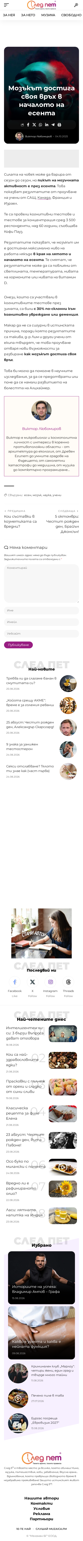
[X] (32, 987)
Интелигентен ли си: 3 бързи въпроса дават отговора (25, 1033)
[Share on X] (34, 124)
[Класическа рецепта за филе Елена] (63, 1113)
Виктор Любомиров (38, 136)
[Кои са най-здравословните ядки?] (63, 1060)
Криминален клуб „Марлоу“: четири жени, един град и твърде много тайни (53, 1370)
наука (47, 495)
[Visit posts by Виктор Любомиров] (19, 136)
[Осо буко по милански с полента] (63, 1167)
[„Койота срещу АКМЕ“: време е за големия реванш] (68, 705)
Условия (41, 1508)
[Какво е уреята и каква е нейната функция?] (41, 1332)
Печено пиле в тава (47, 1395)
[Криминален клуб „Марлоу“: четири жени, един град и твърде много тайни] (18, 1373)
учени (57, 495)
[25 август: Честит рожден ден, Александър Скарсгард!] (68, 727)
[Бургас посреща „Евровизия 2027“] (18, 1423)
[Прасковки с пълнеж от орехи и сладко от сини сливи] (63, 1087)
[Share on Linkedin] (47, 124)
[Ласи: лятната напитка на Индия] (63, 1215)
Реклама (41, 1514)
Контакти (42, 1503)
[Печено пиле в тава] (18, 1398)
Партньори (41, 1519)
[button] (7, 5)
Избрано (42, 1245)
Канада (44, 198)
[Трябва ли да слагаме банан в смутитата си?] (68, 683)
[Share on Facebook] (28, 124)
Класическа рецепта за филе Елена (22, 1113)
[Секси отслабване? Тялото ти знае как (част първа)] (68, 771)
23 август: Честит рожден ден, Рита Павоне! (25, 1139)
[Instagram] (50, 987)
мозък (37, 495)
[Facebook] (14, 987)
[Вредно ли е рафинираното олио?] (63, 1189)
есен (27, 495)
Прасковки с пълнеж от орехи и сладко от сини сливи (25, 1086)
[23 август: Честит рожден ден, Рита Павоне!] (63, 1140)
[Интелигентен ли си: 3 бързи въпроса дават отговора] (63, 1033)
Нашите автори (41, 1498)
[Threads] (68, 987)
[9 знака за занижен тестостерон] (68, 749)
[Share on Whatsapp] (40, 124)
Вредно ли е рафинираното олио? (21, 1188)
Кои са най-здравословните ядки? (22, 1059)
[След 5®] (41, 5)
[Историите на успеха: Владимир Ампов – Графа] (41, 1277)
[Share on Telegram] (53, 124)
